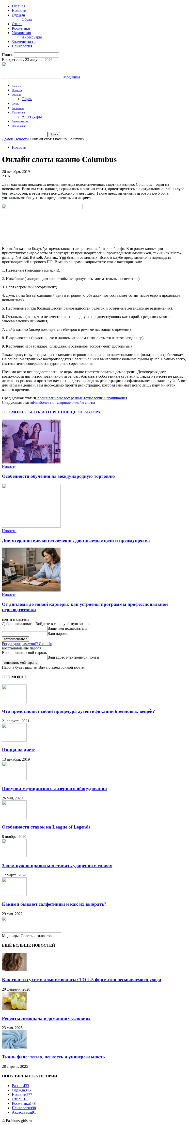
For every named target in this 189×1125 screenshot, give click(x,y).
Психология (22, 46)
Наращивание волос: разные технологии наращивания (81, 398)
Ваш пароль (57, 633)
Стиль (17, 24)
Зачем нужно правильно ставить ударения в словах (57, 865)
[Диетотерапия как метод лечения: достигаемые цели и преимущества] (31, 526)
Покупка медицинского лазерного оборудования (54, 788)
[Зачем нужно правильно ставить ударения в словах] (14, 856)
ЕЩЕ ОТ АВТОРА (83, 412)
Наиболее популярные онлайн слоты (64, 402)
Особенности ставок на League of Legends (46, 827)
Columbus (144, 184)
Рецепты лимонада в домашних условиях (46, 1018)
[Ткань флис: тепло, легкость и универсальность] (14, 1047)
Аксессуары (32, 37)
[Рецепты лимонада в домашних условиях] (14, 1009)
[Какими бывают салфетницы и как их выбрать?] (14, 894)
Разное (20, 1086)
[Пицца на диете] (14, 740)
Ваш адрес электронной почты (73, 657)
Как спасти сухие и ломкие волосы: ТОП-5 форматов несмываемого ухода (81, 979)
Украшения (21, 33)
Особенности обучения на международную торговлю (58, 476)
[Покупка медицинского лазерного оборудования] (14, 779)
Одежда (18, 15)
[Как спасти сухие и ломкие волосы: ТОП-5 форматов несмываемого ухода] (14, 970)
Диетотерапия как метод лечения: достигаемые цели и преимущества (76, 540)
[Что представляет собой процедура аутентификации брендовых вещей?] (14, 702)
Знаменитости (24, 41)
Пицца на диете (18, 749)
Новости (19, 10)
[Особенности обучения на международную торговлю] (31, 462)
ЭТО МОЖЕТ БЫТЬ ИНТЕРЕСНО (34, 412)
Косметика (21, 28)
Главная (18, 6)
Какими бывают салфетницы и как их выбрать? (54, 904)
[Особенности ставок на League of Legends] (14, 817)
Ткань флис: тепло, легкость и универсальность (53, 1056)
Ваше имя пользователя (67, 628)
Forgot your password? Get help (27, 644)
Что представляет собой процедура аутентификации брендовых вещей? (78, 711)
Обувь (27, 19)
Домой (7, 139)
